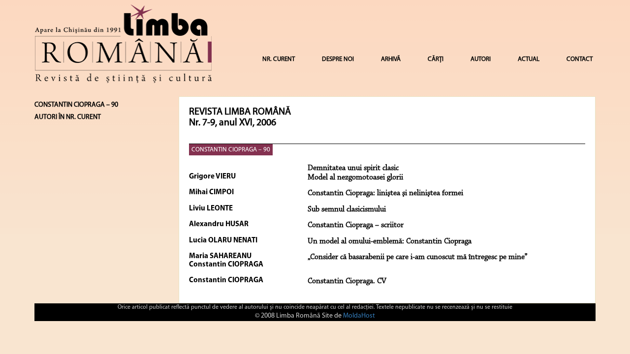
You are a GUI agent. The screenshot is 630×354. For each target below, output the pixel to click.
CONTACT (580, 59)
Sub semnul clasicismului (347, 209)
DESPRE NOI (338, 59)
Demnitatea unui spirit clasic (353, 168)
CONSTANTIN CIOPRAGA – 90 (230, 150)
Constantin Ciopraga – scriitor (356, 225)
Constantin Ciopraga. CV (347, 281)
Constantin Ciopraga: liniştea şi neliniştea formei (385, 193)
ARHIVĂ (391, 59)
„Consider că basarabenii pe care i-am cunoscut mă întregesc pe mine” (418, 257)
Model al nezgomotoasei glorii (355, 177)
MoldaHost (359, 316)
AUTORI (481, 59)
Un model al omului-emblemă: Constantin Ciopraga (390, 241)
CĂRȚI (435, 59)
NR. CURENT (278, 59)
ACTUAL (528, 59)
